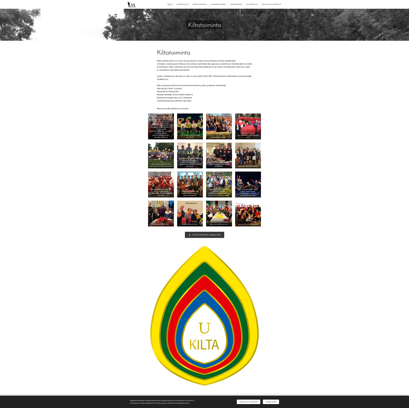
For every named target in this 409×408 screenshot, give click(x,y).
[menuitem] (171, 4)
